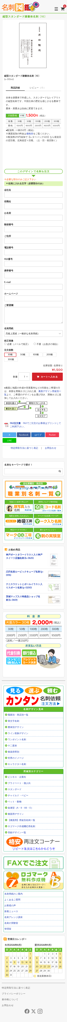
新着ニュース (11, 911)
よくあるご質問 (12, 899)
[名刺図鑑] (20, 9)
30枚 (10, 354)
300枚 (11, 359)
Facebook (23, 435)
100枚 (36, 354)
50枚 (22, 354)
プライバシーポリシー (13, 993)
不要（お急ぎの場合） (48, 344)
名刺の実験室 (11, 923)
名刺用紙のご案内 (13, 894)
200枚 (50, 354)
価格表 (29, 133)
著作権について (10, 999)
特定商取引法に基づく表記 (24, 448)
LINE (9, 440)
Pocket (52, 435)
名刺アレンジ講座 (13, 917)
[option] (33, 45)
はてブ (38, 435)
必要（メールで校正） (18, 344)
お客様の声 (10, 905)
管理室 (7, 929)
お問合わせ (50, 448)
